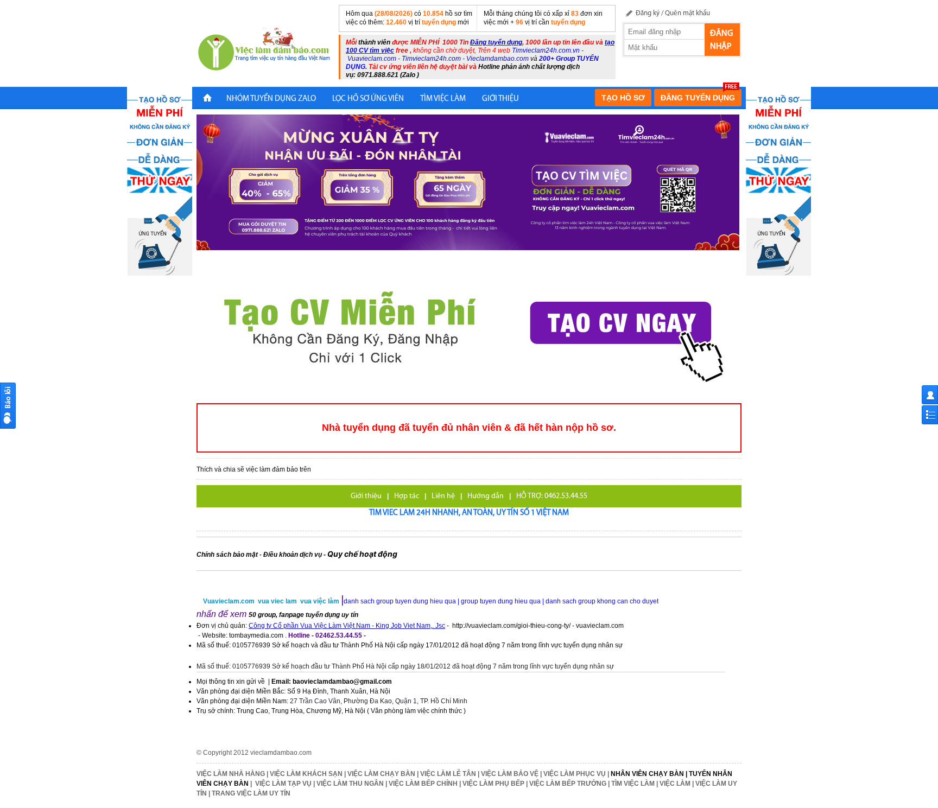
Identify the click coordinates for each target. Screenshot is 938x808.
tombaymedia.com (256, 635)
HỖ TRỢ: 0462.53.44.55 (551, 496)
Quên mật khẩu (687, 13)
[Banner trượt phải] (778, 180)
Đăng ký (648, 13)
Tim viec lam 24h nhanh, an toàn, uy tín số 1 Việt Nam (469, 513)
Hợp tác (406, 496)
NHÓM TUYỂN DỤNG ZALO (271, 99)
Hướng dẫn (485, 496)
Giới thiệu (366, 496)
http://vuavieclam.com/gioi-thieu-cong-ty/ (511, 625)
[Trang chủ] (207, 99)
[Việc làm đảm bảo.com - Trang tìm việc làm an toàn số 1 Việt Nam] (264, 50)
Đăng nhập (721, 40)
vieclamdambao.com (281, 752)
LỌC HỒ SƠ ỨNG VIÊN (368, 99)
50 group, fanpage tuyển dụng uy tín (303, 615)
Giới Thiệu (500, 99)
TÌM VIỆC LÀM (443, 99)
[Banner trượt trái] (159, 180)
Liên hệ (443, 496)
